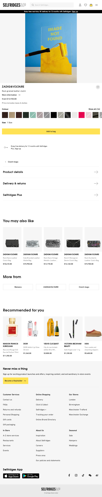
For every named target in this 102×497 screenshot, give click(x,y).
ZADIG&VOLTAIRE (13, 86)
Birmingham (74, 404)
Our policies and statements (48, 460)
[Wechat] (90, 477)
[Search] (33, 4)
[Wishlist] (85, 4)
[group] (51, 247)
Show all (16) (94, 109)
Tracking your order (44, 414)
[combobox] (54, 5)
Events (6, 450)
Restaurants (8, 440)
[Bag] (91, 4)
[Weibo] (97, 477)
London (72, 399)
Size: (7, 122)
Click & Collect (42, 404)
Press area (40, 455)
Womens (18, 287)
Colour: (5, 109)
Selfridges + (41, 409)
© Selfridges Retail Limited (51, 493)
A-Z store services (11, 435)
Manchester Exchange (78, 414)
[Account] (80, 4)
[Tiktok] (83, 477)
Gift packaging (9, 424)
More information (9, 95)
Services (6, 445)
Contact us (7, 399)
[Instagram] (76, 477)
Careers (39, 445)
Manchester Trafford (78, 409)
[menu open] (96, 4)
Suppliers (40, 450)
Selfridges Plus (12, 195)
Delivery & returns (14, 183)
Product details (13, 172)
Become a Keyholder (14, 381)
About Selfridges (43, 440)
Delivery (39, 399)
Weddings (73, 445)
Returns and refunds (12, 409)
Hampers (73, 440)
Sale (71, 435)
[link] (11, 259)
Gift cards (7, 419)
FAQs (5, 404)
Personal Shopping (11, 414)
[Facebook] (69, 477)
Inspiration (40, 435)
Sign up (75, 11)
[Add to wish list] (98, 87)
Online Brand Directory (46, 419)
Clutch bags (13, 162)
